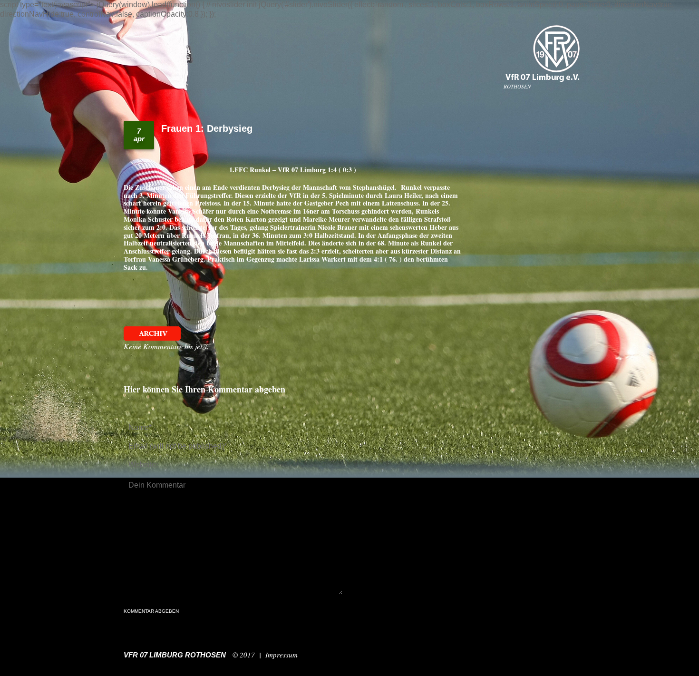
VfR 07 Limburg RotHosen (175, 655)
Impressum (281, 654)
